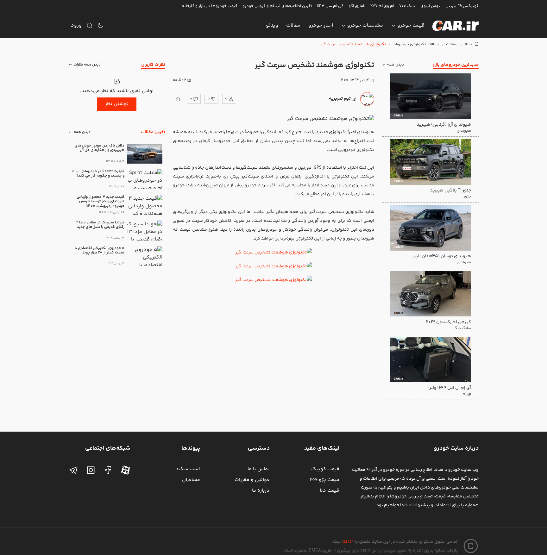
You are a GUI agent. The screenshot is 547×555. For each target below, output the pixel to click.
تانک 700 (407, 6)
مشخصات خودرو (365, 25)
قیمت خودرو (410, 25)
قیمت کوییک (325, 469)
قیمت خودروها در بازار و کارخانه (209, 6)
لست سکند (188, 469)
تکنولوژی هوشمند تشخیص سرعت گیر (353, 44)
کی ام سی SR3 (330, 6)
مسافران (191, 480)
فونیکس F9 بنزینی (462, 6)
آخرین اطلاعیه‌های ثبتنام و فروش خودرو (277, 6)
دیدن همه (395, 65)
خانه (469, 44)
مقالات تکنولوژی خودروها (416, 44)
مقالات (293, 25)
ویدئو (272, 25)
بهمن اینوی (430, 6)
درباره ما (261, 491)
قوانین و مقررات (252, 480)
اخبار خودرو (320, 25)
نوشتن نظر (117, 104)
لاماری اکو (357, 6)
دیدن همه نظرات (87, 65)
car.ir (348, 541)
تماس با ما (259, 469)
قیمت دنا (329, 491)
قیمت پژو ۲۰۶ (324, 480)
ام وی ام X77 (382, 6)
